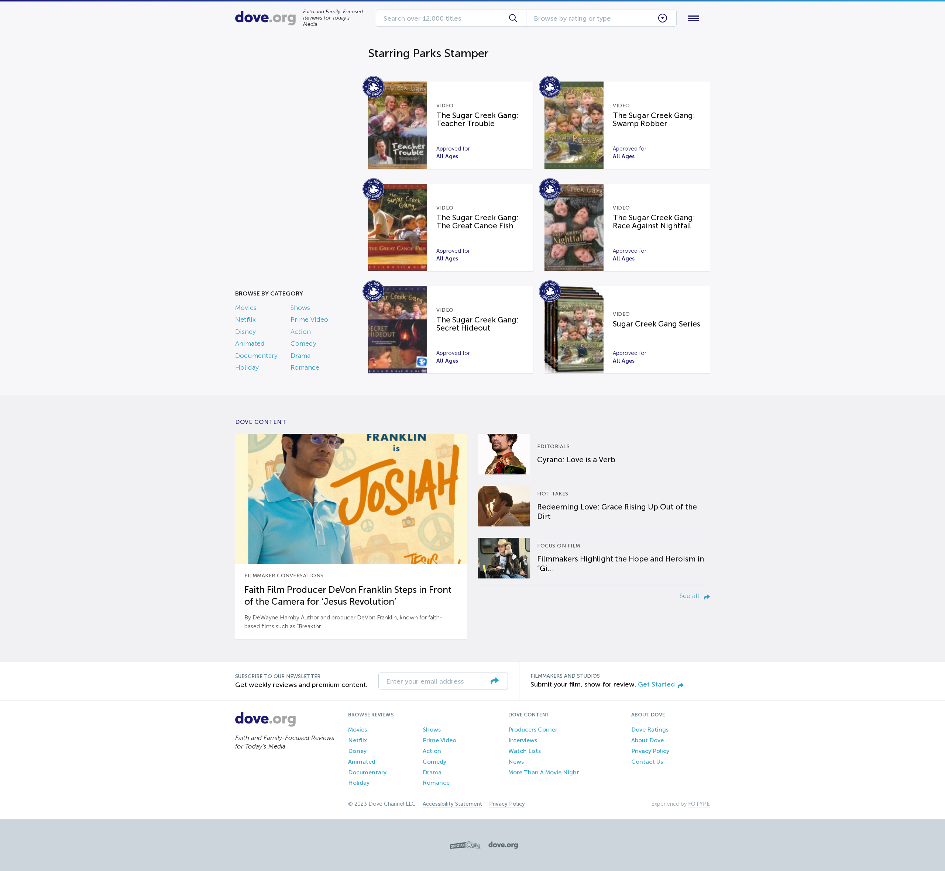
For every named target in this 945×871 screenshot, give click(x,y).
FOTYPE (699, 804)
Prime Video (309, 319)
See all (690, 595)
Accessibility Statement (452, 804)
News (516, 761)
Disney (245, 331)
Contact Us (647, 761)
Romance (305, 367)
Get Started (656, 684)
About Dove (647, 740)
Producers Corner (532, 729)
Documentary (256, 355)
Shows (300, 307)
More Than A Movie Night (543, 772)
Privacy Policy (650, 751)
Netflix (245, 319)
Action (301, 331)
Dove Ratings (650, 729)
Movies (246, 307)
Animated (250, 343)
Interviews (522, 740)
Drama (300, 355)
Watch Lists (524, 751)
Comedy (303, 343)
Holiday (247, 367)
